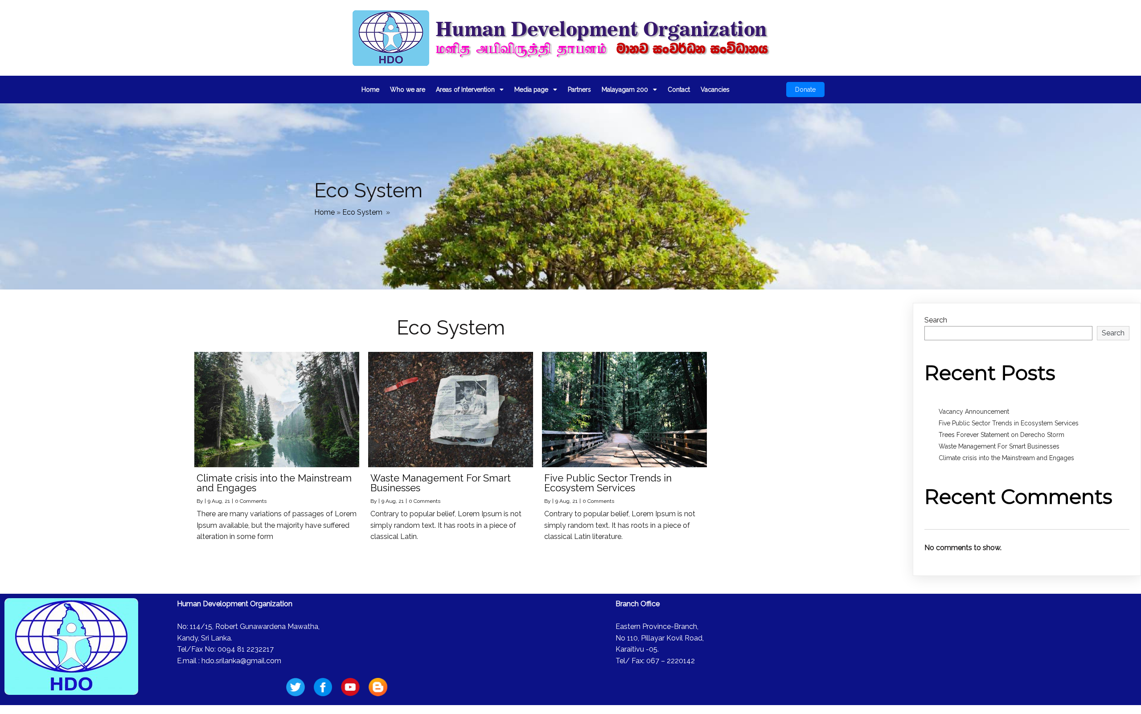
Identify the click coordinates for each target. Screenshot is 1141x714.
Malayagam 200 (625, 89)
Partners (579, 89)
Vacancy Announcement (974, 411)
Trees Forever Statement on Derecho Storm (1001, 434)
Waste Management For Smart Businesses (999, 446)
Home (370, 89)
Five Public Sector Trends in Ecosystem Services (1009, 423)
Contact (679, 89)
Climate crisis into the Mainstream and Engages (1006, 457)
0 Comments (251, 501)
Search (935, 320)
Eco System (362, 212)
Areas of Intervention (465, 89)
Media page (531, 89)
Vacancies (715, 89)
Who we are (407, 89)
